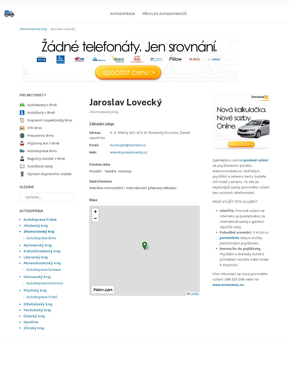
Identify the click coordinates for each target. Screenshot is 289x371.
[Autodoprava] (9, 13)
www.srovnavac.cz (228, 285)
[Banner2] (241, 121)
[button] (144, 246)
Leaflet (194, 294)
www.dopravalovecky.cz (128, 152)
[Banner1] (128, 58)
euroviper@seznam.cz (128, 145)
